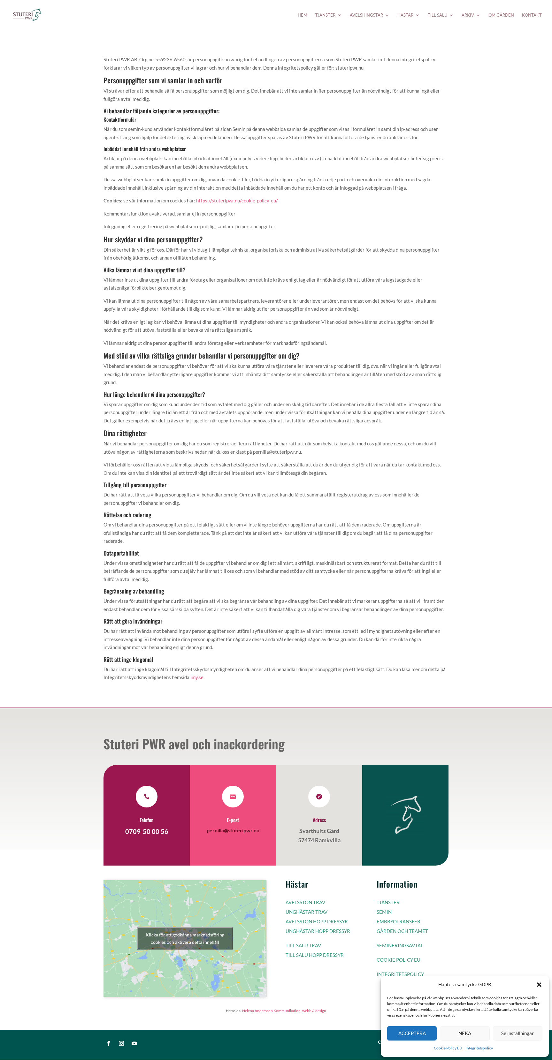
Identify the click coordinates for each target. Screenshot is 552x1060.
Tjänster (325, 15)
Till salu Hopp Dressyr (315, 955)
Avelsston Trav (305, 902)
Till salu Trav (303, 945)
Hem (302, 15)
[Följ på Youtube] (134, 1043)
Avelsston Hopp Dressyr (317, 921)
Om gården (501, 15)
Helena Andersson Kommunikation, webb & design (284, 1010)
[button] (539, 984)
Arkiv (468, 15)
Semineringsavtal (400, 945)
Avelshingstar (366, 15)
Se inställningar (517, 1033)
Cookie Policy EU (448, 1048)
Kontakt (532, 15)
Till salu (437, 15)
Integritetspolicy (479, 1048)
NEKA (464, 1033)
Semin (384, 912)
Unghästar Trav (306, 912)
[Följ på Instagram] (121, 1043)
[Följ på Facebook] (108, 1043)
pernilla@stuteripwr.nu (233, 830)
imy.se (196, 677)
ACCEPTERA (412, 1033)
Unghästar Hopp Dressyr (318, 931)
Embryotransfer (398, 921)
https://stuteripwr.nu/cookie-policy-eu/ (237, 200)
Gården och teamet (402, 931)
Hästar (405, 15)
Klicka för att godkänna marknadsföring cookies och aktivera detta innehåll (185, 938)
